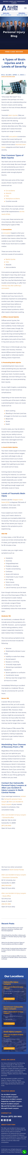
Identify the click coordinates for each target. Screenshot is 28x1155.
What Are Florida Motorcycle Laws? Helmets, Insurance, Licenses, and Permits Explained (12, 929)
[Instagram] (10, 1120)
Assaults (8, 193)
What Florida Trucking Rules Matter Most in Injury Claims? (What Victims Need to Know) (14, 950)
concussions (13, 136)
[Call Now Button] (24, 1152)
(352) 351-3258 (6, 904)
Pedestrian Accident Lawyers (11, 1101)
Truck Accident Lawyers (9, 1097)
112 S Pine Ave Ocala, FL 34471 (12, 1039)
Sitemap (17, 1152)
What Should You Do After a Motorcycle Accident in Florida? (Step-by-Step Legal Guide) (13, 936)
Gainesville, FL (5, 1150)
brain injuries (13, 115)
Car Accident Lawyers (8, 1094)
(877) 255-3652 (6, 15)
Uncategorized (8, 76)
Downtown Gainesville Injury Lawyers (13, 1008)
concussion (6, 233)
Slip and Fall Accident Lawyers (11, 1106)
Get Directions (10, 998)
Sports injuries (10, 259)
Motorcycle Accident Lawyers (11, 1099)
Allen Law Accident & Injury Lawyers (13, 987)
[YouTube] (7, 1120)
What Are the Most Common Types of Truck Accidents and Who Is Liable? (12, 943)
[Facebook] (2, 1120)
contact (23, 796)
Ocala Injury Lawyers (13, 1032)
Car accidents (10, 190)
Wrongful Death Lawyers (10, 1108)
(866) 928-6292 (6, 885)
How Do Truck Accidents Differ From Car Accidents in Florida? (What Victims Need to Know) (14, 957)
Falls (7, 196)
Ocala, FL (3, 1152)
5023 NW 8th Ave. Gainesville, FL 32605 (14, 991)
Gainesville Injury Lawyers (11, 983)
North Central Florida (17, 870)
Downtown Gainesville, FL (16, 1150)
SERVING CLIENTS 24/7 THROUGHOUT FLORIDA (14, 2)
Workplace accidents (13, 198)
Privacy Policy (10, 1152)
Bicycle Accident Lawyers (10, 1104)
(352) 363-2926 (22, 15)
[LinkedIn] (5, 1120)
